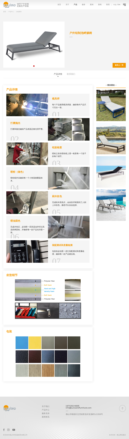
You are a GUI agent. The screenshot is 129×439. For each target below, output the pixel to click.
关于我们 (45, 406)
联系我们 (71, 74)
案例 (91, 5)
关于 (67, 5)
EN (119, 4)
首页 (59, 5)
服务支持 (45, 413)
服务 (83, 5)
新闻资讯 (45, 417)
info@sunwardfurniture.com (78, 408)
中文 (114, 5)
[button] (34, 66)
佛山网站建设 (121, 435)
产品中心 (11, 11)
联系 (108, 5)
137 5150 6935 (72, 406)
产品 (75, 5)
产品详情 (58, 74)
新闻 (100, 5)
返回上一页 (119, 65)
